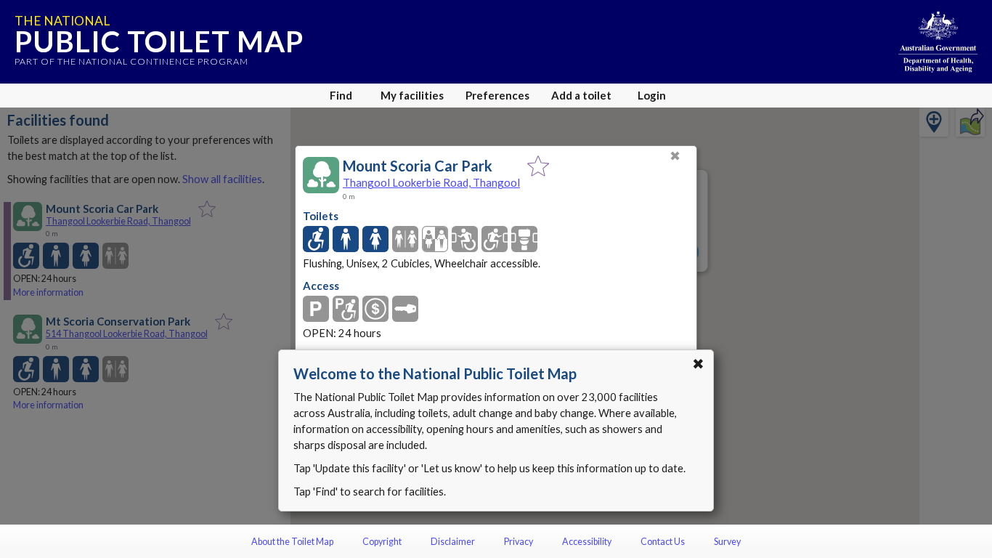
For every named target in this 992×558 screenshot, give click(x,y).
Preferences (497, 95)
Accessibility (586, 541)
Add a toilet (581, 95)
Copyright (382, 541)
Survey (727, 541)
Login (652, 95)
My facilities (412, 95)
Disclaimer (453, 541)
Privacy (518, 541)
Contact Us (663, 541)
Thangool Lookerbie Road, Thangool (431, 182)
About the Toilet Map (292, 541)
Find (341, 95)
